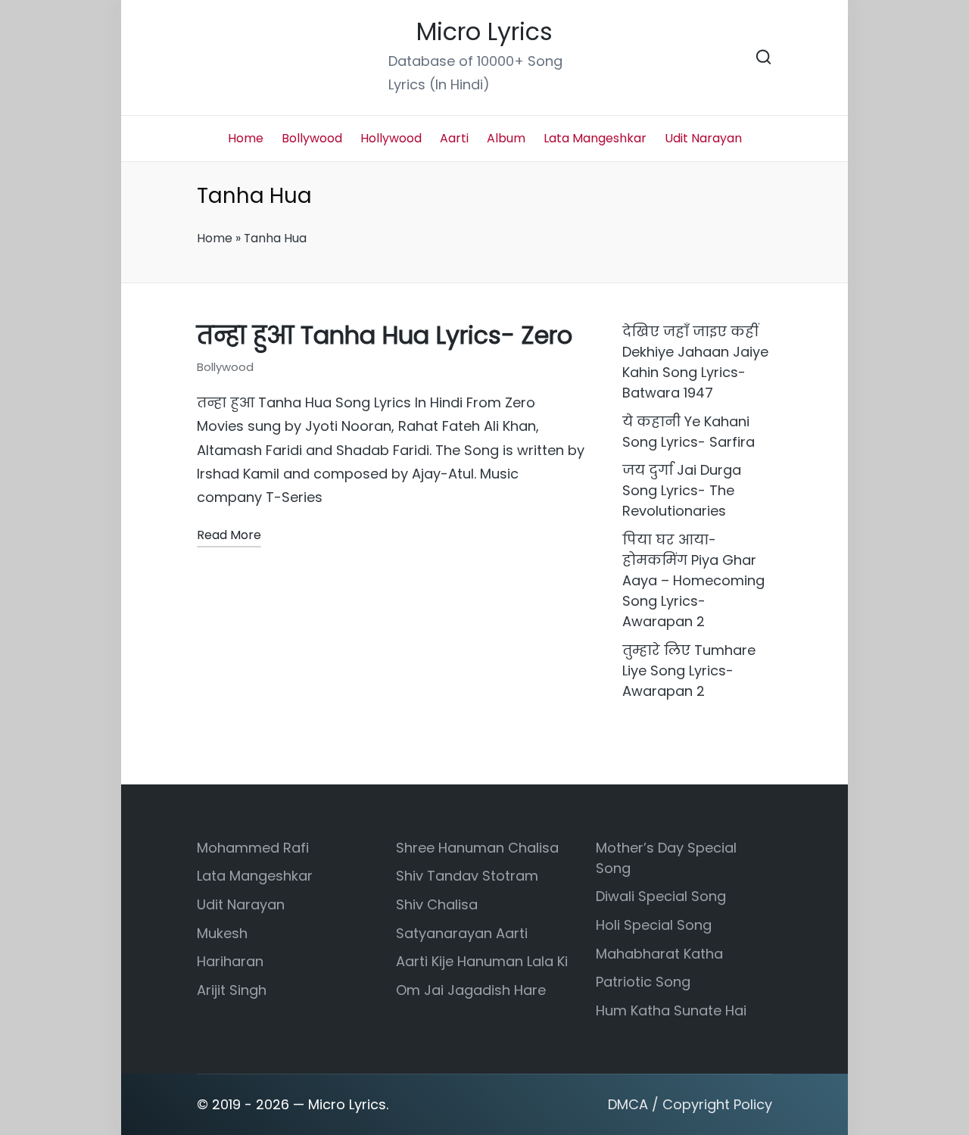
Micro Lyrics (484, 32)
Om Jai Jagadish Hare (471, 990)
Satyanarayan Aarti (462, 933)
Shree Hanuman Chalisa (477, 847)
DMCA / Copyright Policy (690, 1104)
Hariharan (230, 961)
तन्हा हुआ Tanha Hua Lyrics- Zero (384, 335)
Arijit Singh (231, 990)
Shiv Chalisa (437, 904)
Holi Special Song (654, 924)
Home (214, 238)
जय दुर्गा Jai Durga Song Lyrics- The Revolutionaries (681, 490)
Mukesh (222, 933)
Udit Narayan (241, 904)
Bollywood (225, 367)
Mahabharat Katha (659, 953)
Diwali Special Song (661, 896)
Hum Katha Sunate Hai (671, 1010)
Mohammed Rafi (253, 847)
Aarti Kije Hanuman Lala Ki (482, 961)
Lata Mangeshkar (255, 875)
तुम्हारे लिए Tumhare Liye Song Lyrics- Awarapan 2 (689, 670)
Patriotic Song (643, 981)
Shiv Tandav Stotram (467, 875)
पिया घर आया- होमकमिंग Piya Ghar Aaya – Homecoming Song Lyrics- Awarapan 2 (693, 580)
